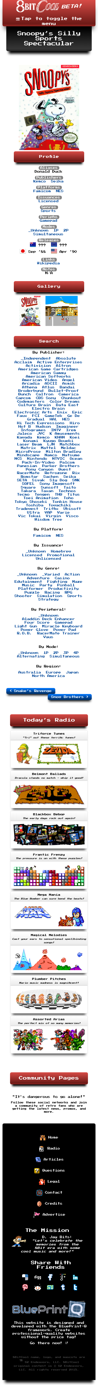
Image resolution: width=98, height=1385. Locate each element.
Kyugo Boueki (58, 441)
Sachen (51, 477)
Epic (77, 412)
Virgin (53, 516)
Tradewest (27, 509)
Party (46, 585)
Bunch (24, 394)
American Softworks (48, 376)
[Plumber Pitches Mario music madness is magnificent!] (49, 1014)
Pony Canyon (40, 469)
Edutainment (28, 582)
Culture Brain (34, 405)
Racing (52, 592)
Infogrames (33, 430)
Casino (62, 578)
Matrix (28, 448)
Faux (22, 416)
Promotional (61, 555)
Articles (52, 1159)
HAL (53, 419)
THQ (58, 494)
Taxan (47, 491)
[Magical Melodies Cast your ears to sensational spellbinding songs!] (49, 973)
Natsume (71, 455)
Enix (62, 412)
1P (56, 230)
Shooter (23, 596)
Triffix (51, 509)
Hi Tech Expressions (41, 423)
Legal (52, 1181)
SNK (76, 480)
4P (76, 653)
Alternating (31, 656)
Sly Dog (58, 480)
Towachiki (59, 505)
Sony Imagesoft (57, 484)
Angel (68, 380)
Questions (52, 1170)
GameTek (53, 416)
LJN (51, 444)
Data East (67, 405)
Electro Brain (48, 408)
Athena (29, 387)
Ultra (33, 512)
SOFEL (28, 484)
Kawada (24, 437)
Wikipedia (48, 263)
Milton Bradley (63, 451)
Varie (63, 512)
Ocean (76, 458)
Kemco (39, 181)
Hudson (43, 426)
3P (66, 653)
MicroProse (28, 451)
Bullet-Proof (63, 391)
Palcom (67, 462)
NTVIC (58, 458)
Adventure (38, 578)
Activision (38, 366)
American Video (39, 380)
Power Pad (65, 630)
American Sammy (48, 373)
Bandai (67, 387)
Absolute (66, 358)
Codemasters (31, 401)
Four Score (37, 622)
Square (28, 487)
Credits (52, 1203)
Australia (29, 672)
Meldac (68, 448)
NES (60, 191)
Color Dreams (65, 401)
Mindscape (28, 455)
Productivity (63, 589)
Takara (28, 491)
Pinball (66, 585)
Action (72, 574)
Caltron (45, 394)
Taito (70, 487)
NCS (18, 458)
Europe (53, 672)
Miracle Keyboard (62, 626)
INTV (56, 430)
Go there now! (47, 1343)
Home (52, 1137)
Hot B (24, 426)
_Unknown (38, 230)
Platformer (30, 589)
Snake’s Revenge (32, 691)
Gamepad (48, 220)
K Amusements (65, 433)
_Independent (36, 358)
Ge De (73, 416)
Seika (57, 181)
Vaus (48, 637)
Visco (72, 516)
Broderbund (30, 391)
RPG (68, 592)
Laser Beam (29, 444)
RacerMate (28, 473)
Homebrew (61, 551)
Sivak (38, 480)
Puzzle (32, 592)
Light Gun (26, 626)
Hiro (75, 423)
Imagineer (67, 426)
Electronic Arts (33, 412)
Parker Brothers (61, 466)
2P (66, 230)
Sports (48, 211)
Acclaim (23, 362)
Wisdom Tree (48, 519)
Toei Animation (41, 498)
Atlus (48, 387)
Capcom (23, 398)
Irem (71, 430)
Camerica (69, 394)
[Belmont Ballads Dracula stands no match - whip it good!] (49, 808)
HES (66, 419)
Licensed (48, 201)
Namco (51, 455)
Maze (77, 582)
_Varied (51, 574)
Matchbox (70, 444)
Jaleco (24, 433)
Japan (72, 672)
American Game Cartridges (48, 369)
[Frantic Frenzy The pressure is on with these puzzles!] (49, 889)
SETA (22, 480)
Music (28, 585)
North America (48, 676)
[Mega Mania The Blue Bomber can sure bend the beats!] (49, 930)
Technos (67, 491)
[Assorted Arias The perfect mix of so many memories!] (49, 1054)
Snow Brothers (68, 697)
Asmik (68, 383)
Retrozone (56, 473)
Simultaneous (48, 234)
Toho (69, 498)
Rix (76, 473)
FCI (36, 416)
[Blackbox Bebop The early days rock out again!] (49, 849)
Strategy (48, 599)
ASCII (51, 383)
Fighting (57, 582)
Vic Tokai (29, 516)
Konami (30, 441)
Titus (73, 494)
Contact (52, 1192)
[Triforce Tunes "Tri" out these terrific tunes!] (49, 768)
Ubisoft (72, 509)
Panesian (27, 466)
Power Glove (34, 630)
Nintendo (37, 458)
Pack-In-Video (38, 462)
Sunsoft (50, 487)
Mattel (48, 448)
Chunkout (71, 398)
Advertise (52, 1214)
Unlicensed (48, 558)
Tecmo (23, 494)
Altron (63, 366)
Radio (52, 1148)
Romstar (29, 477)
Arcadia (31, 383)
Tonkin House (67, 502)
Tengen (42, 494)
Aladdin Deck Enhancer (48, 619)
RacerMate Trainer (58, 633)
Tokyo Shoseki (31, 502)
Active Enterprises (59, 362)
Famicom (42, 191)
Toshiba (34, 505)
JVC (41, 433)
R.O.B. (24, 633)
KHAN (60, 437)
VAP (48, 512)
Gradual (36, 419)
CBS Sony (46, 398)
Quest (65, 469)
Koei (75, 437)
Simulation (49, 596)
